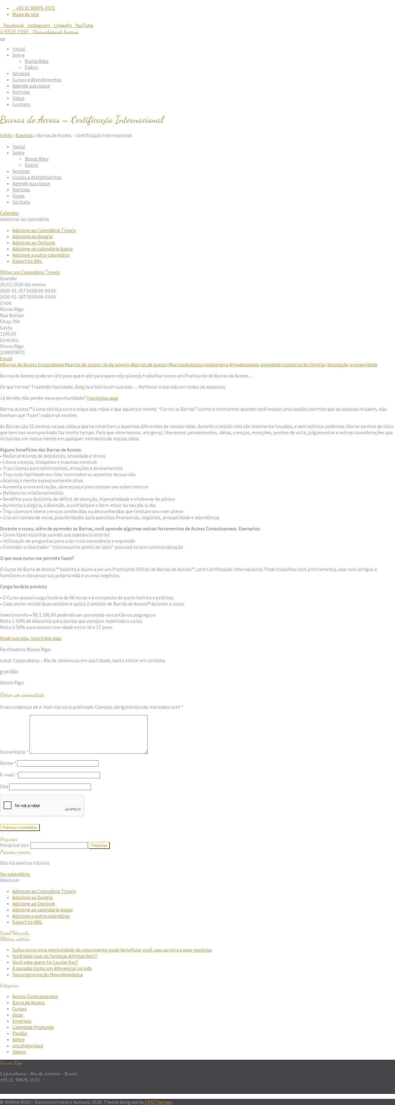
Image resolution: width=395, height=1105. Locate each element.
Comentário (14, 752)
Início (6, 135)
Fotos (18, 98)
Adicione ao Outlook (33, 242)
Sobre (18, 55)
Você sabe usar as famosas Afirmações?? (54, 956)
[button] (24, 219)
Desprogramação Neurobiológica (47, 974)
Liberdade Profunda (33, 1027)
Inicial (18, 49)
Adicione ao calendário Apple (42, 249)
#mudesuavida (244, 364)
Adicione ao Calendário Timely (44, 230)
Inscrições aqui (102, 398)
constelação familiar (304, 364)
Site (4, 786)
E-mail (8, 775)
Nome (8, 763)
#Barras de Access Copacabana (32, 364)
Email (6, 358)
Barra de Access (28, 1002)
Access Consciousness (35, 996)
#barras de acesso (149, 364)
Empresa (21, 1021)
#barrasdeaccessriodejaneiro (198, 364)
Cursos (19, 1008)
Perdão (19, 1033)
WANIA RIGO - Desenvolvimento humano (39, 32)
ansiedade (270, 364)
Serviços (21, 73)
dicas (17, 1015)
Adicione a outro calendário (41, 255)
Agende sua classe (31, 86)
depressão (338, 364)
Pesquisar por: (15, 845)
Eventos (24, 135)
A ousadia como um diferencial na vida (52, 968)
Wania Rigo (36, 61)
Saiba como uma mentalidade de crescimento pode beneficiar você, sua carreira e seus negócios (112, 950)
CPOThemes (158, 1102)
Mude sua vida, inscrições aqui (30, 638)
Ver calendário (15, 874)
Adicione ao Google (32, 236)
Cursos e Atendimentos (36, 79)
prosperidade (363, 364)
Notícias (21, 92)
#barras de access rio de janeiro (97, 364)
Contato (21, 104)
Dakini (31, 67)
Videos (19, 1052)
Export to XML (27, 261)
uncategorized (27, 1045)
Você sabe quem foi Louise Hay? (45, 962)
